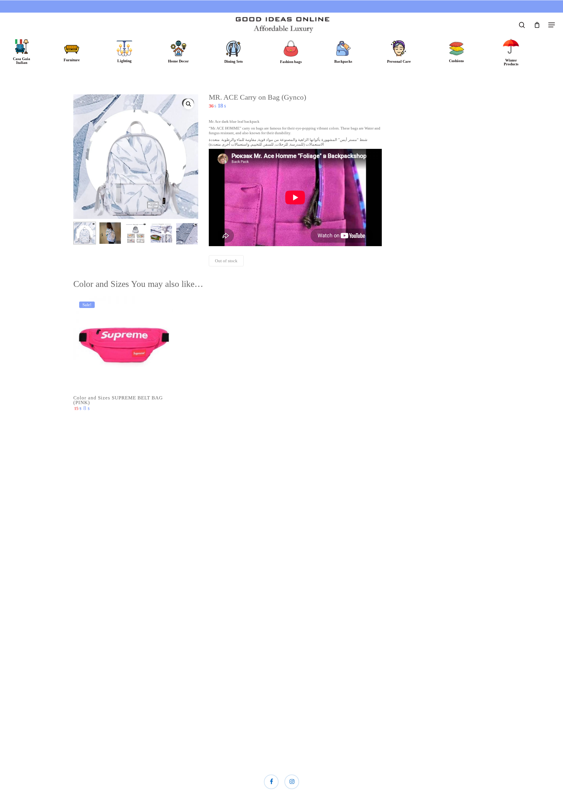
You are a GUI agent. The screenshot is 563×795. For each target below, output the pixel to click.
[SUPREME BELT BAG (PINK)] (123, 346)
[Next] (189, 234)
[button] (551, 25)
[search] (521, 25)
